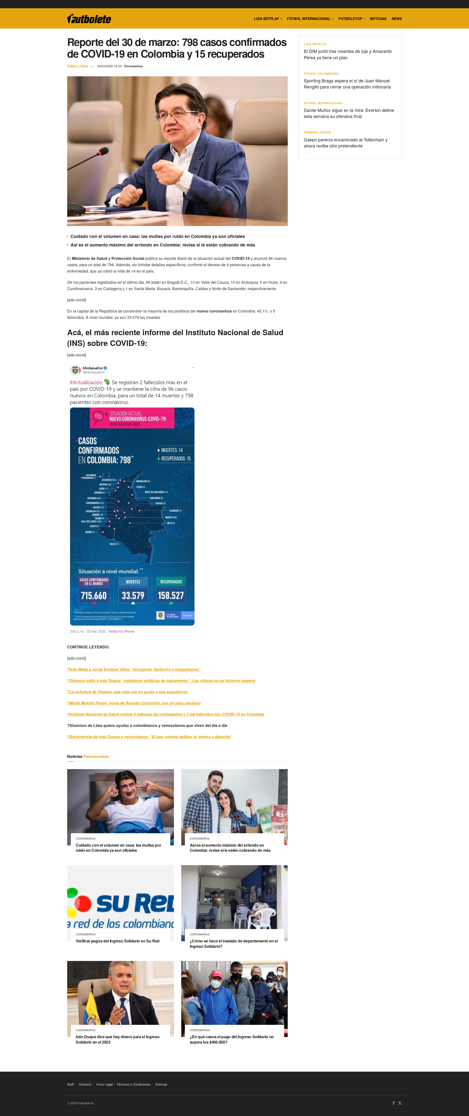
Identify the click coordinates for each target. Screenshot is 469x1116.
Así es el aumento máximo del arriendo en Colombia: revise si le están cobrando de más (163, 245)
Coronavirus (133, 66)
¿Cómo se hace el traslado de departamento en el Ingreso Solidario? (234, 943)
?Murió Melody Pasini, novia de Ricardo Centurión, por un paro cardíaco (134, 703)
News (397, 18)
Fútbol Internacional (308, 18)
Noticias (378, 18)
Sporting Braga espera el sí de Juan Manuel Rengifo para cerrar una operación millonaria (347, 83)
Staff (70, 1084)
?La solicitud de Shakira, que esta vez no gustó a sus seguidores (127, 692)
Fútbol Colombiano (321, 73)
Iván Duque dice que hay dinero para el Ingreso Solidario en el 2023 (118, 1039)
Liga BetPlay (315, 44)
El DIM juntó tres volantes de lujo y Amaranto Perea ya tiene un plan (348, 54)
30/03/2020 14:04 (109, 66)
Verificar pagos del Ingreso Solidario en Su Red (118, 941)
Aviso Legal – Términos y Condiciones (123, 1084)
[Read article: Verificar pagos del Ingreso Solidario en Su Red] (120, 903)
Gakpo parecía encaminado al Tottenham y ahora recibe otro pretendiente (346, 142)
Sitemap (161, 1084)
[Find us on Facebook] (394, 1103)
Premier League (317, 132)
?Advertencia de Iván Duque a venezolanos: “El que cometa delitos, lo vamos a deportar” (150, 736)
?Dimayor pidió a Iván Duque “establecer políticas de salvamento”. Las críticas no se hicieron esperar (161, 680)
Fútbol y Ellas (77, 66)
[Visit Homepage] (89, 18)
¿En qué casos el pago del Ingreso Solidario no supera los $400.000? (232, 1039)
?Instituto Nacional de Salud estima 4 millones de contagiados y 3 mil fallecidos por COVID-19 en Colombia (165, 714)
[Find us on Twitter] (400, 1103)
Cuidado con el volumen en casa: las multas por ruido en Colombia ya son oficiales (158, 236)
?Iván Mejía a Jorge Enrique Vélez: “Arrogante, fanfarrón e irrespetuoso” (134, 669)
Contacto (85, 1084)
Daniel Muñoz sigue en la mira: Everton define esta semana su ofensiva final (349, 113)
